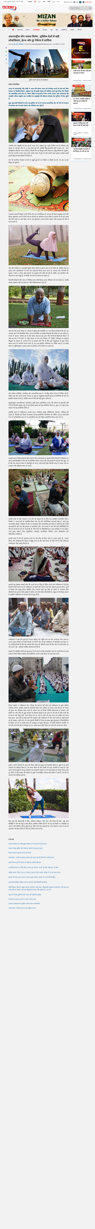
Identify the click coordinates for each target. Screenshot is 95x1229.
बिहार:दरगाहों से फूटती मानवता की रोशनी (20, 853)
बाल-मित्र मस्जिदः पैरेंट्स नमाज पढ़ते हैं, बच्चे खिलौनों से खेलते (28, 882)
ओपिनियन (64, 30)
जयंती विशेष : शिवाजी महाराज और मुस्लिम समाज (22, 908)
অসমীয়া (44, 2)
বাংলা (58, 2)
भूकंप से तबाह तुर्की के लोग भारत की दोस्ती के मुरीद (25, 895)
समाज (28, 30)
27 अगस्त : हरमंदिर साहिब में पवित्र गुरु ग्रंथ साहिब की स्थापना (81, 101)
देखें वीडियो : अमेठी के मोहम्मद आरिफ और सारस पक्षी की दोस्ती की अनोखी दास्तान (31, 858)
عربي (53, 2)
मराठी (48, 2)
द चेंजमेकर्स (36, 30)
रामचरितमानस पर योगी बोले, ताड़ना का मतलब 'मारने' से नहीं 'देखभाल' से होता (34, 868)
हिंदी (35, 2)
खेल (57, 30)
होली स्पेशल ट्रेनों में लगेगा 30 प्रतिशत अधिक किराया (25, 863)
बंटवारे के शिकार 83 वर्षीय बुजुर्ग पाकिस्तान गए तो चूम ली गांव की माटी (28, 844)
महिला (72, 30)
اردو (39, 2)
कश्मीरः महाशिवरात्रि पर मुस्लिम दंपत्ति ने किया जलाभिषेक (24, 904)
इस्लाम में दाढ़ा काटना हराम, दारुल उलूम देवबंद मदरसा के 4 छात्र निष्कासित (32, 877)
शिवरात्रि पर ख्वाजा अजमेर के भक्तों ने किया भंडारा (22, 899)
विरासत (45, 30)
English (30, 2)
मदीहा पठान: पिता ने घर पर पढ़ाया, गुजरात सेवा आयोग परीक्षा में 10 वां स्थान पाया (34, 873)
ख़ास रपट (20, 30)
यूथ (51, 30)
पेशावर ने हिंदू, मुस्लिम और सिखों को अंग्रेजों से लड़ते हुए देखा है (26, 848)
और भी (80, 30)
